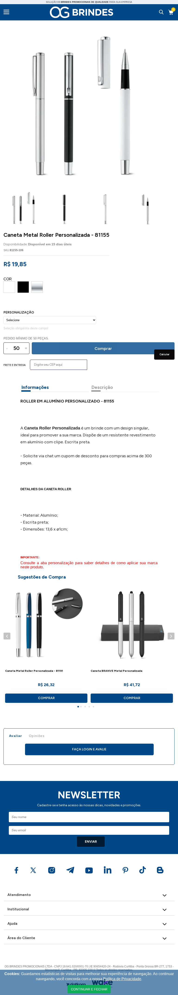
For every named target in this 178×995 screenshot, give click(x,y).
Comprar (46, 698)
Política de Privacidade (122, 979)
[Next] (171, 636)
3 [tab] (85, 707)
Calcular (164, 354)
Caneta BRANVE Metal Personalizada (116, 670)
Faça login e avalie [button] (89, 749)
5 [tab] (94, 707)
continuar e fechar (89, 989)
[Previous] (6, 636)
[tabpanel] (46, 645)
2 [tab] (81, 707)
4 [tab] (90, 707)
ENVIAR (91, 842)
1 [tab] (78, 707)
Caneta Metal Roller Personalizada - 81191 (34, 670)
